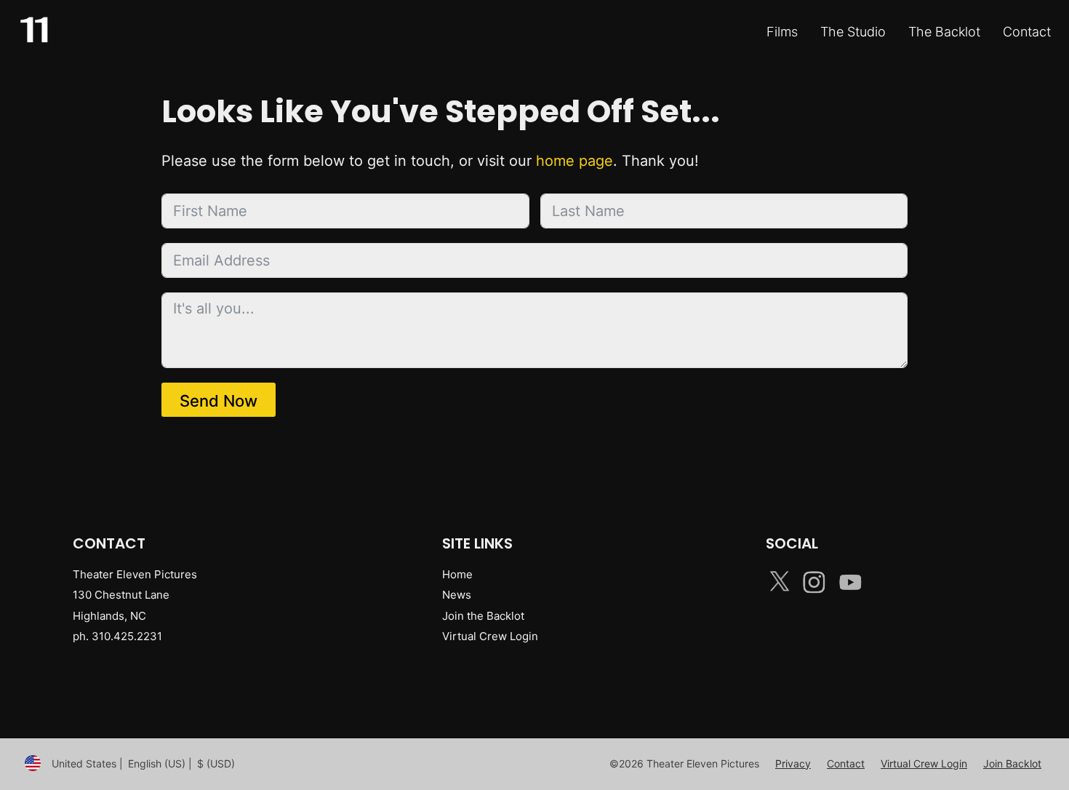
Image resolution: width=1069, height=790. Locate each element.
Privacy (793, 763)
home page (574, 160)
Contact (1027, 31)
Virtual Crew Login (490, 636)
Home (457, 574)
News (456, 595)
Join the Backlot (483, 616)
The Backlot (944, 31)
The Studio (853, 31)
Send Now (218, 400)
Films (782, 31)
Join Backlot (1012, 763)
